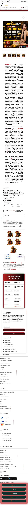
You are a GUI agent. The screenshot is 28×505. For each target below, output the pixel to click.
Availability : (6, 211)
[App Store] (4, 479)
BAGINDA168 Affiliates (5, 408)
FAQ (1, 404)
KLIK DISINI (13, 269)
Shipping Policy (3, 374)
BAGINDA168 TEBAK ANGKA (6, 464)
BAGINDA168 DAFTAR (5, 457)
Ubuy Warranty (3, 381)
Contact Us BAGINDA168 (6, 360)
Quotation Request (4, 363)
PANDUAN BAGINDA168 (5, 462)
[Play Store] (12, 479)
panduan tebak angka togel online (14, 129)
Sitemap (2, 367)
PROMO (15, 485)
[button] (23, 17)
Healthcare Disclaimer (5, 383)
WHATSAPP (14, 496)
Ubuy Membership (4, 379)
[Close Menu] (1, 5)
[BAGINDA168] (7, 5)
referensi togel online (10, 158)
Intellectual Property (5, 365)
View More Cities (4, 469)
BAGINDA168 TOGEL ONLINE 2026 (8, 466)
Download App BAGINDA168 (7, 392)
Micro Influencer (4, 377)
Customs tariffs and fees (6, 372)
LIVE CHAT (15, 500)
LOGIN (7, 9)
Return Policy (3, 399)
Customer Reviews (4, 397)
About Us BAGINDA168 (5, 358)
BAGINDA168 (8, 64)
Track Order (3, 370)
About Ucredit (3, 406)
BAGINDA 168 (3, 452)
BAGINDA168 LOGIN (4, 455)
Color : (6, 215)
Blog (1, 401)
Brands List (2, 394)
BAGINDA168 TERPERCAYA (6, 459)
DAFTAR (21, 9)
